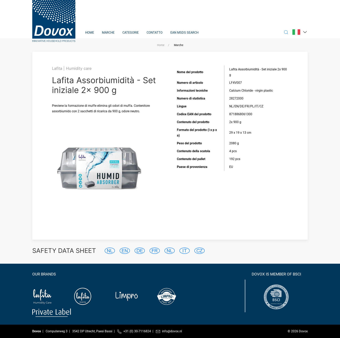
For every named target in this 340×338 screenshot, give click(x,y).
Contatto (155, 32)
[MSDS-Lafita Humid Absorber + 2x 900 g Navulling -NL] (110, 251)
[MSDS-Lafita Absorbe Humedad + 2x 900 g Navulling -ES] (184, 251)
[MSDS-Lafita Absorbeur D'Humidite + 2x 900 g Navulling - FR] (155, 251)
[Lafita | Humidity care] (51, 296)
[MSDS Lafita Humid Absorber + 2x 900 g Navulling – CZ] (199, 251)
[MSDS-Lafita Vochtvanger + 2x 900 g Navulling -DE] (140, 251)
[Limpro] (134, 296)
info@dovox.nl (172, 331)
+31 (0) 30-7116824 (137, 331)
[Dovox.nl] (53, 19)
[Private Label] (51, 313)
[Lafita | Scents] (93, 296)
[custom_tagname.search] (286, 32)
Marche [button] (108, 32)
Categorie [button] (130, 32)
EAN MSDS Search (184, 32)
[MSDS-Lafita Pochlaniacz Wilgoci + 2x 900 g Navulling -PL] (169, 251)
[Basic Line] (217, 296)
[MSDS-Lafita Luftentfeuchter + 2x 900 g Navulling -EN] (125, 251)
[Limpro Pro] (176, 296)
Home (89, 32)
